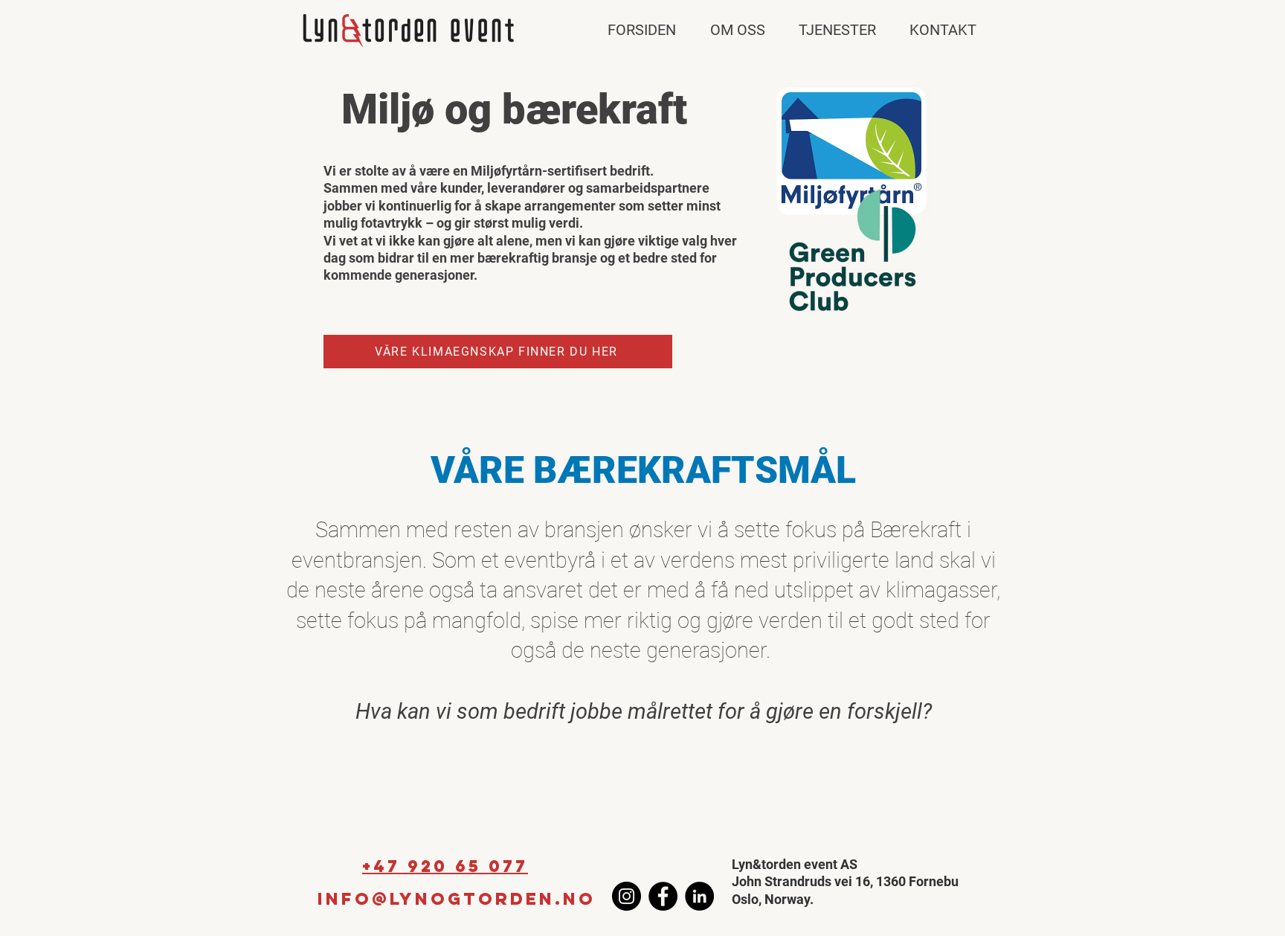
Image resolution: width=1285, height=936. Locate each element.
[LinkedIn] (699, 896)
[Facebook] (662, 896)
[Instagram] (626, 896)
